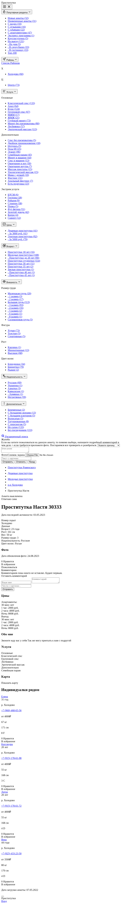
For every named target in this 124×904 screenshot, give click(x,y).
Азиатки (14, 388)
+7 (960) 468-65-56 (11, 710)
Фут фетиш (16, 209)
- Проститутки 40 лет (21, 272)
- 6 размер (15, 313)
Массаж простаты (20, 169)
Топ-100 (12, 53)
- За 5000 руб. (17, 239)
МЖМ (13, 114)
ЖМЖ (13, 117)
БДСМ (13, 194)
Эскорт (14, 151)
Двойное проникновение (24, 143)
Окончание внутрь (20, 166)
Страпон (15, 203)
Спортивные (16, 336)
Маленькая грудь (19, 293)
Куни (14, 109)
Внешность (12, 282)
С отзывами (17, 26)
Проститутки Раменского (22, 467)
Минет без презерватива (23, 123)
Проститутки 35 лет (20, 266)
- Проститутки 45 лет (21, 275)
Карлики (14, 347)
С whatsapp (16, 29)
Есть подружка (18, 183)
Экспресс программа (21, 35)
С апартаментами (20, 32)
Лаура (4, 792)
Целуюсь (14, 146)
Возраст (10, 246)
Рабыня (14, 200)
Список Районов (10, 63)
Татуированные (18, 421)
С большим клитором (21, 415)
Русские (14, 382)
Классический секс (21, 103)
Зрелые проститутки (21, 269)
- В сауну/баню (18, 47)
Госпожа (15, 197)
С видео (14, 24)
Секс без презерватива (22, 140)
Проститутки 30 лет (21, 263)
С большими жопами (22, 412)
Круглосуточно (18, 38)
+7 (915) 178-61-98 (11, 758)
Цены (9, 225)
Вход (4, 901)
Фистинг (15, 178)
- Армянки (15, 394)
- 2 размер (15, 299)
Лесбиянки (16, 126)
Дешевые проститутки (22, 230)
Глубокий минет (19, 120)
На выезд (16, 41)
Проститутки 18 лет (21, 252)
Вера (4, 839)
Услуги (10, 92)
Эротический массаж (22, 129)
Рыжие (13, 369)
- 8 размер (15, 316)
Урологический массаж (23, 172)
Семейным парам (20, 154)
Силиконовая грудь (20, 319)
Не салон (16, 427)
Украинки (15, 385)
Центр (14, 85)
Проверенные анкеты (22, 21)
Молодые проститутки (23, 255)
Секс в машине (18, 160)
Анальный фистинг (20, 180)
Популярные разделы (17, 12)
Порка (13, 206)
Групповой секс (19, 112)
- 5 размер (15, 310)
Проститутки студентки (24, 260)
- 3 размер (15, 305)
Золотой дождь (18, 212)
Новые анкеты (18, 18)
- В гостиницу (18, 50)
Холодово (15, 74)
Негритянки (17, 397)
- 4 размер (15, 308)
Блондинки (16, 364)
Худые (14, 330)
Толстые (14, 333)
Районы (10, 60)
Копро (13, 215)
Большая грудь (19, 302)
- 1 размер (15, 296)
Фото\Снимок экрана (13, 455)
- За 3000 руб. (17, 233)
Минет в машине (19, 157)
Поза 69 (14, 149)
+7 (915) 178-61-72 (11, 805)
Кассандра (7, 744)
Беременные (16, 409)
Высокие (15, 353)
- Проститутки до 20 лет (23, 257)
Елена (4, 696)
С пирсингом (17, 424)
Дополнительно (14, 404)
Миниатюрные (18, 350)
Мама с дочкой (18, 175)
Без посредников (20, 430)
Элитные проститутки (22, 236)
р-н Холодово (15, 484)
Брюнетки (16, 367)
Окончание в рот (19, 163)
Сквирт (14, 218)
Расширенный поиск (16, 436)
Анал (13, 106)
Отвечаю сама (9, 499)
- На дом (14, 44)
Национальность (14, 377)
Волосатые (15, 418)
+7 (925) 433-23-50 (11, 853)
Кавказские (16, 391)
